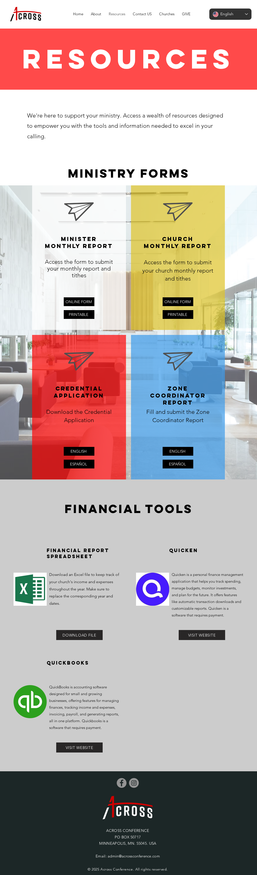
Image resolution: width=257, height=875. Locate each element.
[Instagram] (134, 783)
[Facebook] (121, 783)
